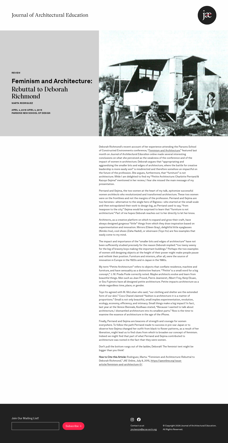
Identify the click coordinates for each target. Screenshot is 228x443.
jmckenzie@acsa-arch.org (144, 429)
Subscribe (72, 426)
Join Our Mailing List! (25, 418)
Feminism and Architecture (164, 150)
